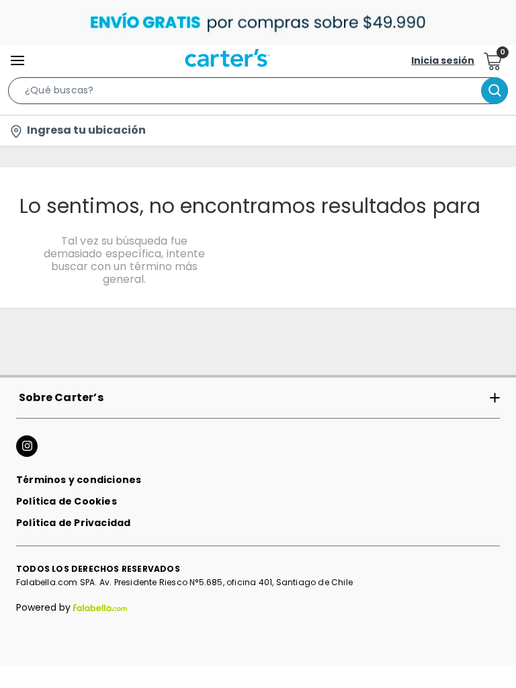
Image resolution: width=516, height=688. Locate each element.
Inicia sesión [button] (442, 60)
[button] (258, 93)
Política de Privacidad (73, 522)
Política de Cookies (66, 501)
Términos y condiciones (78, 479)
